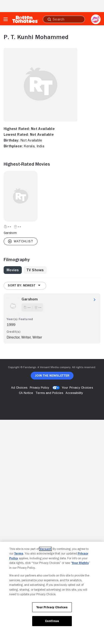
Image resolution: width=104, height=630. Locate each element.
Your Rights (80, 562)
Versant (45, 548)
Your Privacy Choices (77, 387)
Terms (18, 553)
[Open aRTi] (95, 19)
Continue (52, 621)
